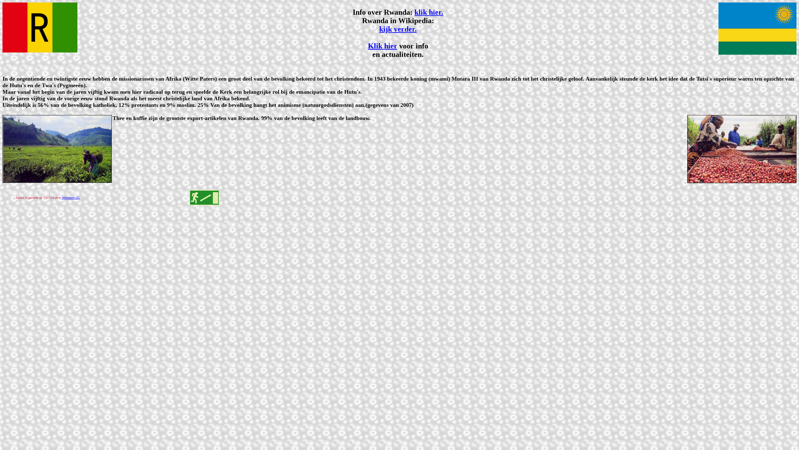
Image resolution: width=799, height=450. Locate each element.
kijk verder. (398, 29)
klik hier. (428, 12)
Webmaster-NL (71, 197)
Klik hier (382, 46)
